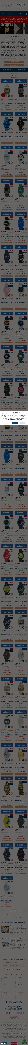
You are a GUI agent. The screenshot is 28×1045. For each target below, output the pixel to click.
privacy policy (10, 419)
